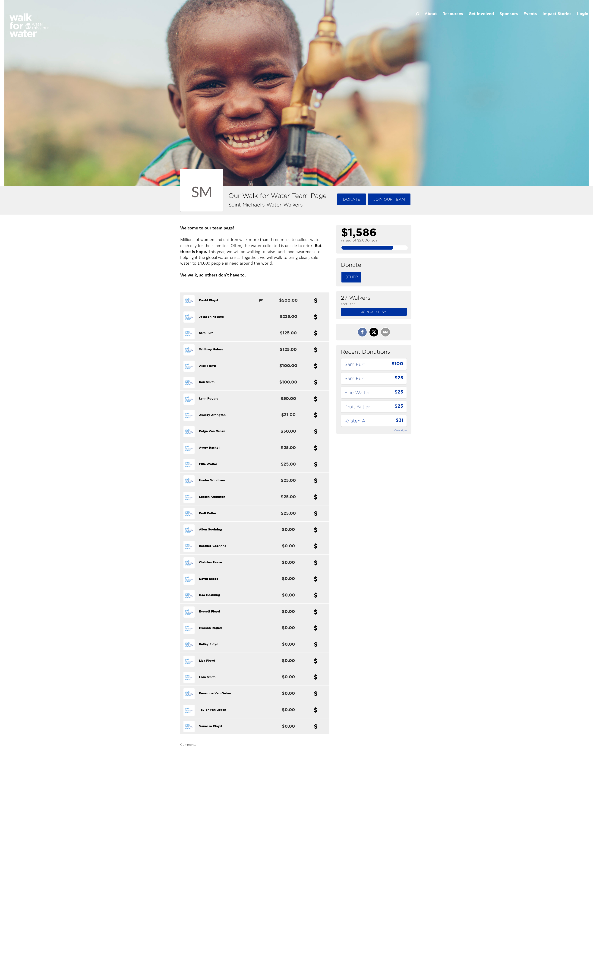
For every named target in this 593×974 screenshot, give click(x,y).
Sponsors (508, 14)
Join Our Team (373, 311)
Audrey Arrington (212, 415)
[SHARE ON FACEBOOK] (362, 332)
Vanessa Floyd (210, 726)
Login (582, 14)
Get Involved (481, 14)
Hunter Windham (212, 480)
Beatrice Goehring (213, 546)
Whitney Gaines (211, 349)
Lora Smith (207, 677)
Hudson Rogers (211, 628)
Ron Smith (206, 382)
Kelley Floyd (208, 644)
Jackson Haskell (211, 317)
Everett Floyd (209, 611)
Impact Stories (557, 14)
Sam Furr (206, 333)
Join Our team (389, 199)
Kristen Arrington (212, 497)
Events (530, 14)
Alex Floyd (207, 366)
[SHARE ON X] (374, 332)
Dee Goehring (209, 595)
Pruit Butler (207, 513)
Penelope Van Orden (215, 693)
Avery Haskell (209, 448)
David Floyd (208, 300)
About (431, 14)
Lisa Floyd (207, 661)
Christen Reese (210, 562)
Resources (452, 14)
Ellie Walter (208, 464)
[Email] (385, 332)
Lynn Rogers (208, 398)
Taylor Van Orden (212, 710)
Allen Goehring (210, 529)
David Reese (208, 579)
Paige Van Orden (212, 431)
